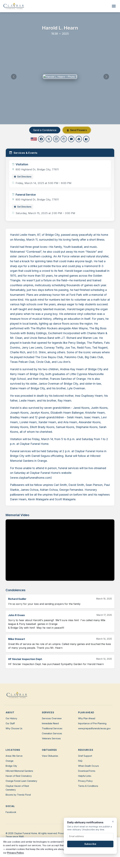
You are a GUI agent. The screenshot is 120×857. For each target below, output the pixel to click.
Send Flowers (76, 130)
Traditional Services (52, 728)
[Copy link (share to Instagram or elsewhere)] (56, 139)
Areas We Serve (14, 755)
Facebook (11, 812)
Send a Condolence (44, 130)
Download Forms (86, 771)
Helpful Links (84, 776)
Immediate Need (50, 723)
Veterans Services (51, 738)
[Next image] (106, 76)
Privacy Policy (85, 781)
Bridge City (11, 766)
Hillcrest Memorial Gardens (19, 771)
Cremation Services (52, 733)
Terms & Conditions (88, 786)
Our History (11, 718)
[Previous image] (14, 76)
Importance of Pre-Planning (92, 723)
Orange (9, 761)
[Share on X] (49, 139)
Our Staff (10, 723)
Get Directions (22, 176)
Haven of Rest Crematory (19, 776)
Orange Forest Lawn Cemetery (21, 781)
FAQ (80, 761)
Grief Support (85, 755)
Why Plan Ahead (86, 718)
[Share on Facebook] (41, 139)
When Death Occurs (88, 766)
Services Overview (52, 718)
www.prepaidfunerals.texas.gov (94, 728)
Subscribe (90, 844)
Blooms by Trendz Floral (18, 794)
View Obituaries (50, 755)
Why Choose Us (14, 728)
